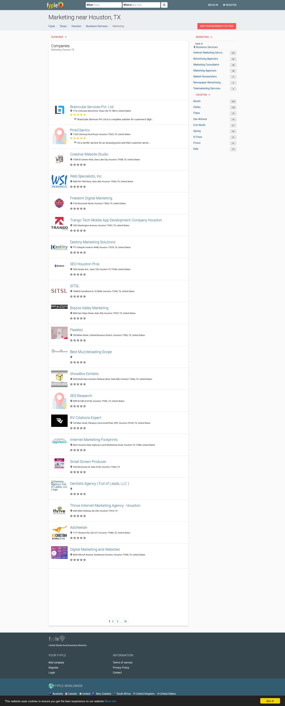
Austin (197, 101)
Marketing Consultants (206, 64)
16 (125, 621)
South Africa (123, 693)
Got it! (270, 701)
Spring (197, 131)
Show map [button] (57, 37)
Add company (56, 662)
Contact (117, 672)
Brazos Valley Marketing (89, 308)
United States (167, 693)
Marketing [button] (202, 37)
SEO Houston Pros (84, 264)
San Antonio (200, 119)
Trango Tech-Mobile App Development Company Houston (116, 220)
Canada (72, 693)
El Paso (197, 136)
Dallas (197, 107)
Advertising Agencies (205, 58)
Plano (196, 113)
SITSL (74, 286)
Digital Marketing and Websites (95, 549)
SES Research (81, 396)
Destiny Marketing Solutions (92, 242)
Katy (195, 148)
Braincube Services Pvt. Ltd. (92, 107)
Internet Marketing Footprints (94, 439)
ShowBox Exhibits (84, 374)
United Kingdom (145, 693)
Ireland (86, 693)
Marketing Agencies (204, 70)
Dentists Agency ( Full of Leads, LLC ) (99, 483)
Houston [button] (201, 94)
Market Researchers (205, 76)
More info (110, 701)
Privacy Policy (121, 667)
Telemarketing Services (207, 88)
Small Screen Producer (88, 461)
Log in (214, 5)
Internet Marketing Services (208, 52)
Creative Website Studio (89, 154)
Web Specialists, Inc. (86, 176)
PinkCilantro (80, 130)
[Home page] (55, 5)
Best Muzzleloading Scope (91, 352)
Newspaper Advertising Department (208, 82)
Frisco (197, 142)
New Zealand (103, 693)
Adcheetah (78, 527)
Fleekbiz (76, 330)
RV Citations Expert (85, 417)
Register (231, 5)
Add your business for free (216, 26)
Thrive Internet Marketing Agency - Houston (105, 505)
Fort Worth (199, 125)
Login (51, 672)
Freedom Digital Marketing (91, 198)
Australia (57, 693)
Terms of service (122, 662)
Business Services (207, 47)
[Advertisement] (111, 77)
